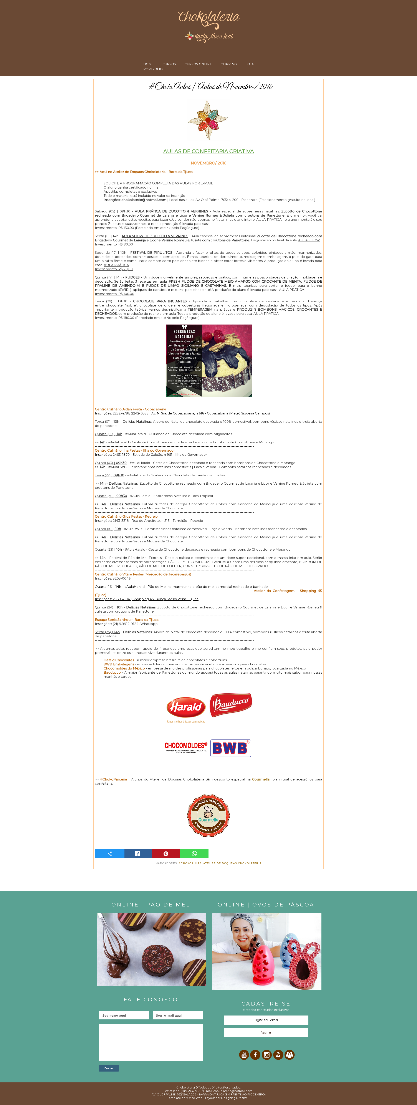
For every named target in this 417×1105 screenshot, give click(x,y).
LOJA (249, 64)
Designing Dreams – (235, 1098)
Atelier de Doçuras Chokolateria (232, 863)
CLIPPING (229, 64)
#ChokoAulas (190, 863)
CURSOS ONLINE (198, 64)
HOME (148, 64)
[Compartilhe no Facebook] (137, 853)
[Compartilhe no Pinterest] (166, 853)
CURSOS (169, 64)
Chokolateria (185, 1087)
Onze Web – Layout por (203, 1098)
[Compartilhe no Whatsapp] (194, 853)
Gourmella (261, 779)
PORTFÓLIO (153, 69)
